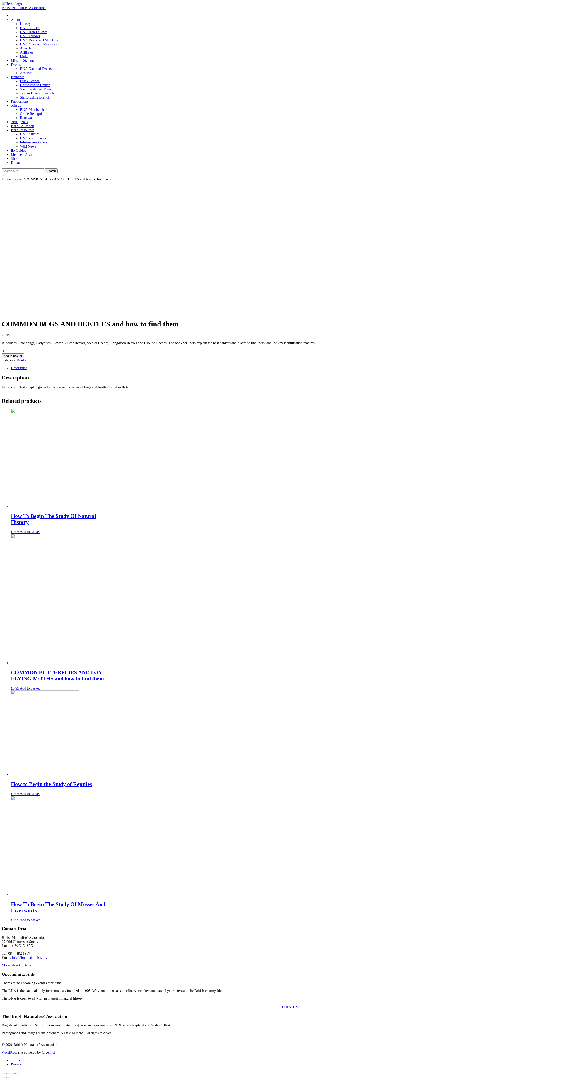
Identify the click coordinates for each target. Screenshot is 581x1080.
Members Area (21, 154)
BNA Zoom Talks (33, 138)
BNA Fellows (30, 36)
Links (24, 56)
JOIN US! (290, 1007)
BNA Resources (22, 130)
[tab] (295, 368)
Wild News (28, 146)
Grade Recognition (33, 114)
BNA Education (22, 126)
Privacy (16, 1064)
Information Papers (33, 142)
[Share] (8, 1073)
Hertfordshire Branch (35, 85)
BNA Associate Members (38, 44)
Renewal (26, 118)
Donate (16, 163)
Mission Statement (24, 60)
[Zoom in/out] (17, 1073)
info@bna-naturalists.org (29, 957)
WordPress (9, 1052)
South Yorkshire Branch (37, 89)
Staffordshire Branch (35, 97)
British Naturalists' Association (24, 8)
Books (18, 179)
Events (16, 65)
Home (6, 179)
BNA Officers (30, 28)
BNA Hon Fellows (33, 32)
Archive (26, 73)
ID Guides (18, 150)
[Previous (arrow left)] (3, 1077)
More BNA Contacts (17, 965)
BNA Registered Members (39, 40)
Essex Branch (30, 81)
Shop (14, 159)
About (15, 20)
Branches (17, 77)
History (25, 24)
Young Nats (19, 122)
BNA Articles (29, 134)
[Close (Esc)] (3, 1073)
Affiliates (26, 52)
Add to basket (13, 356)
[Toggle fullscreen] (13, 1073)
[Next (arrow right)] (8, 1077)
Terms (15, 1060)
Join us (16, 105)
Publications (19, 101)
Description (19, 368)
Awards (25, 48)
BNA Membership (33, 109)
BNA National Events (36, 69)
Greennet (48, 1052)
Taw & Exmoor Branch (37, 93)
